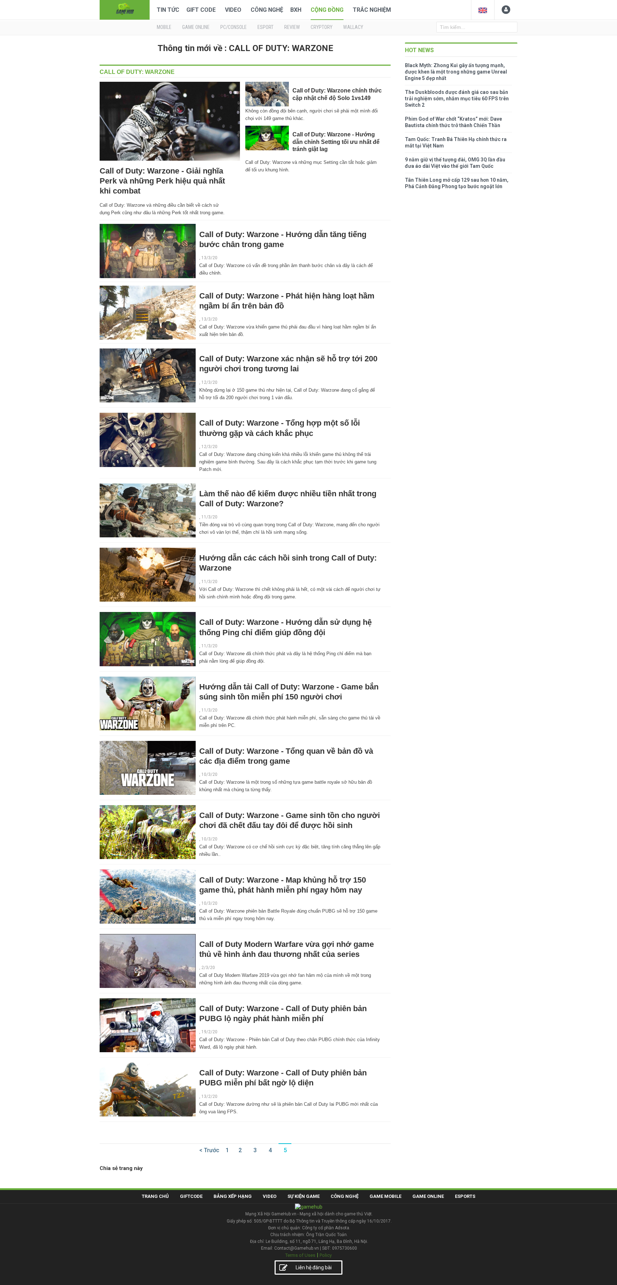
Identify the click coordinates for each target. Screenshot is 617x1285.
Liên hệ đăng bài (314, 1267)
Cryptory (321, 27)
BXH (295, 9)
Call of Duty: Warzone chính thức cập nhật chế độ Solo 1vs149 (337, 94)
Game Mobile (385, 1196)
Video (233, 9)
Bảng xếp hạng (233, 1196)
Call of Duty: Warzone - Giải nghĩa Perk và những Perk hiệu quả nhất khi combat (162, 180)
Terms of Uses (300, 1255)
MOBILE (164, 27)
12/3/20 (209, 382)
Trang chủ (155, 1196)
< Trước (209, 1150)
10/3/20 (209, 774)
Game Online (428, 1196)
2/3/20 (208, 967)
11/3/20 (209, 516)
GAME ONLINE (196, 27)
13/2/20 (209, 1096)
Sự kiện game (303, 1196)
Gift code (201, 9)
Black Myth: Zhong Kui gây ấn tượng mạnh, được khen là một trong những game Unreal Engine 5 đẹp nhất (456, 71)
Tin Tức (168, 9)
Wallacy (353, 27)
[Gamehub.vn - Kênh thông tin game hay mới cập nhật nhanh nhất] (124, 9)
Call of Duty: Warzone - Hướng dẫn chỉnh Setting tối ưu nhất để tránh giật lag (336, 141)
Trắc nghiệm (372, 9)
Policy (326, 1255)
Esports (465, 1196)
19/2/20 (209, 1031)
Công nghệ (267, 9)
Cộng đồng (327, 9)
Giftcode (191, 1196)
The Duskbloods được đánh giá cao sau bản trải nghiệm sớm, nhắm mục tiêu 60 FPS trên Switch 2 (457, 98)
